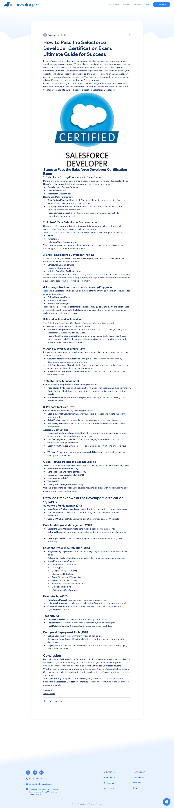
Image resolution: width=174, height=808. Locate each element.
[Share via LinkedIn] (56, 701)
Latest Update (49, 694)
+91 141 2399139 (36, 778)
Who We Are (109, 777)
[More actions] (129, 35)
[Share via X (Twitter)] (50, 701)
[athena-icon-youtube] (41, 772)
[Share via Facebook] (44, 701)
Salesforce (47, 690)
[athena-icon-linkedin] (35, 772)
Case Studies (138, 777)
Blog (135, 788)
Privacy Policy (110, 788)
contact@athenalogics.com (41, 784)
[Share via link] (62, 701)
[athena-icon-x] (28, 772)
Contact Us (109, 783)
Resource (137, 782)
